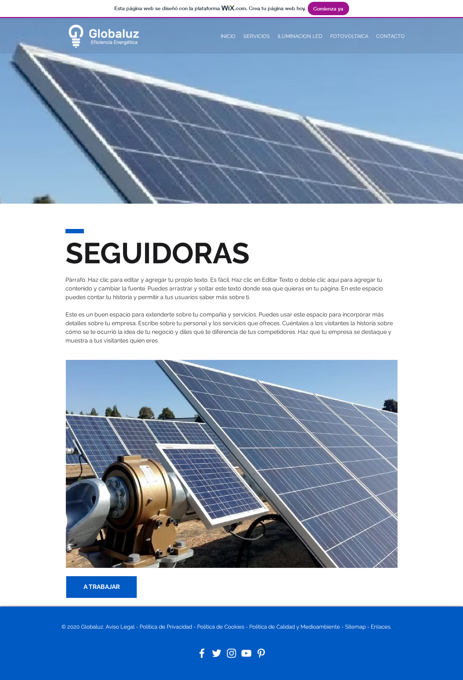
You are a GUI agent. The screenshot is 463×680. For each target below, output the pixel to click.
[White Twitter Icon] (217, 653)
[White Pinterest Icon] (261, 653)
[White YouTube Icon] (246, 653)
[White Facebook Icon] (202, 653)
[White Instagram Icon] (231, 653)
